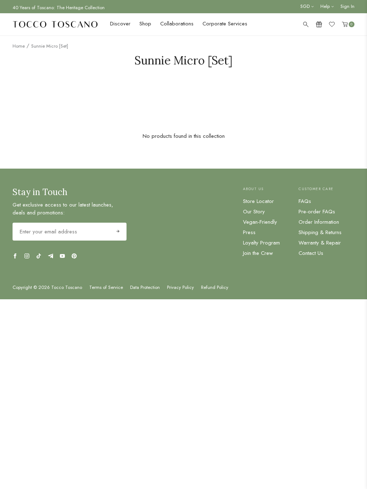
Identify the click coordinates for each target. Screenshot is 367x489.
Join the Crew (258, 253)
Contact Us (311, 253)
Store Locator (258, 201)
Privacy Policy (180, 287)
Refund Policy (214, 287)
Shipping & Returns (320, 232)
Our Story (254, 212)
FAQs (305, 201)
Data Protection (145, 287)
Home (19, 46)
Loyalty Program (261, 243)
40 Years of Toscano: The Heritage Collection (59, 6)
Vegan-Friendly (260, 222)
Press (249, 232)
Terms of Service (106, 287)
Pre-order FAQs (317, 212)
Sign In (347, 6)
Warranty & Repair (320, 243)
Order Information (319, 222)
